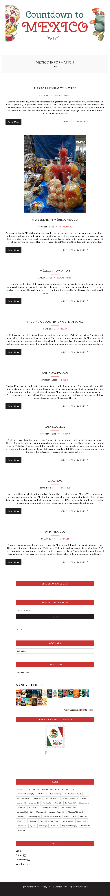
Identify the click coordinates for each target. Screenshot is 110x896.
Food (57, 803)
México (67, 95)
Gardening (70, 803)
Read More (13, 121)
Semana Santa (67, 821)
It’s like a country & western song (55, 321)
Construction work (72, 794)
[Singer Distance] (60, 690)
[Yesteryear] (29, 699)
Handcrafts (84, 803)
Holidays (65, 380)
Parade (32, 821)
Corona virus (23, 798)
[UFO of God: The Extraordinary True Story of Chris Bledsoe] (29, 690)
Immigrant (59, 95)
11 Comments (67, 352)
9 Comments (67, 406)
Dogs (84, 798)
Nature (21, 821)
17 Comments (67, 511)
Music (83, 817)
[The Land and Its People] (18, 690)
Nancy (82, 121)
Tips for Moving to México (55, 88)
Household (65, 488)
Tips (32, 826)
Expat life (34, 803)
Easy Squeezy (55, 426)
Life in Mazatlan (68, 807)
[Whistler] (34, 690)
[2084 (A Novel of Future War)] (81, 690)
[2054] (86, 690)
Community (55, 794)
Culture (60, 278)
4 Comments (67, 250)
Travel (69, 227)
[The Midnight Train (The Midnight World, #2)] (70, 690)
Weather (84, 826)
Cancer (70, 789)
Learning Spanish (49, 807)
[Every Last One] (44, 699)
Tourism (43, 826)
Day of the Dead (51, 798)
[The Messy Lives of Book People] (39, 699)
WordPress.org (23, 864)
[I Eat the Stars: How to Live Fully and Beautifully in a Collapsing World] (44, 690)
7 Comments (67, 121)
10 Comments (67, 460)
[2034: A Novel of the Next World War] (18, 699)
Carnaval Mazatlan (25, 794)
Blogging (47, 789)
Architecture (23, 789)
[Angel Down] (23, 690)
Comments (23, 859)
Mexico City (34, 817)
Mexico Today (70, 817)
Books (59, 789)
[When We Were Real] (65, 690)
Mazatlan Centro (56, 812)
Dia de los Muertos (70, 798)
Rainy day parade (55, 372)
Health (21, 807)
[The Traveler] (55, 690)
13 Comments (67, 301)
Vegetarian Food (69, 826)
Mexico (21, 817)
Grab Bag (55, 480)
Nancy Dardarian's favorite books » (79, 710)
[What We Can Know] (34, 699)
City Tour (41, 794)
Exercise (21, 803)
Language (64, 539)
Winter (21, 830)
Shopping (81, 821)
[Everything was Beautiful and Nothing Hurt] (39, 690)
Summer (21, 826)
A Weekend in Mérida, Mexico (55, 219)
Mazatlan (41, 812)
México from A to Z (55, 270)
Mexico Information (52, 817)
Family (47, 803)
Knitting (33, 807)
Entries (21, 855)
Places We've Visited (49, 821)
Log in (18, 850)
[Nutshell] (76, 690)
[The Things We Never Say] (23, 699)
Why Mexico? (55, 531)
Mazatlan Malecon (75, 812)
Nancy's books (29, 685)
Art (35, 789)
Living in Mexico (24, 812)
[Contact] (49, 690)
